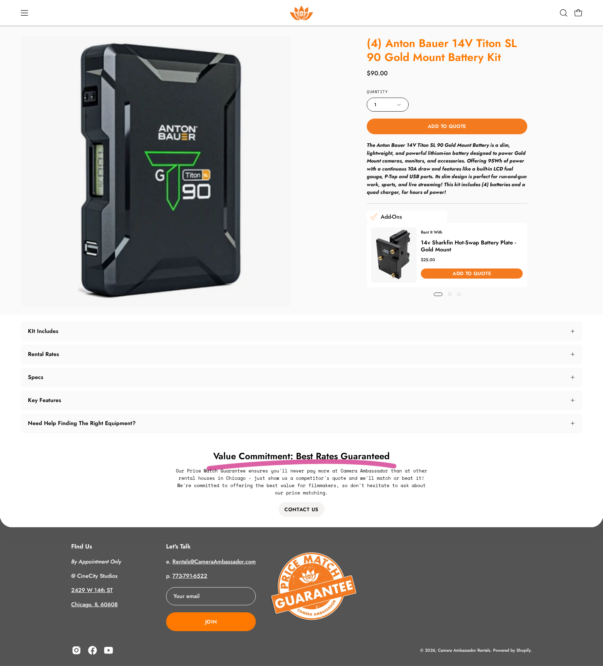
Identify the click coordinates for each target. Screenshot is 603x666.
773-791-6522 (189, 576)
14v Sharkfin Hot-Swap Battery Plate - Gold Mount (468, 245)
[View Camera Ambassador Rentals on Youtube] (108, 650)
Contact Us (301, 509)
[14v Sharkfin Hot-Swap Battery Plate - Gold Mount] (394, 255)
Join (211, 621)
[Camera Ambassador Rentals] (301, 13)
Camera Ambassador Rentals (464, 650)
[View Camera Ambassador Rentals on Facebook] (92, 650)
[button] (563, 13)
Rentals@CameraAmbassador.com (214, 562)
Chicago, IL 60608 (94, 604)
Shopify (523, 650)
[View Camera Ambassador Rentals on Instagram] (76, 650)
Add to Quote (447, 126)
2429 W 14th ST (92, 590)
